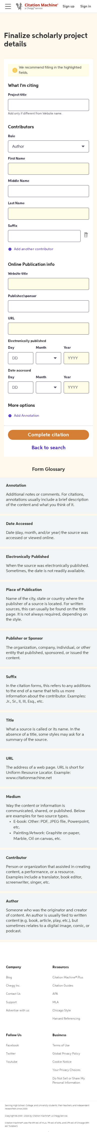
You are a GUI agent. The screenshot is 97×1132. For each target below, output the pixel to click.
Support (11, 1002)
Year (67, 347)
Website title (18, 273)
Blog (9, 977)
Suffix (12, 226)
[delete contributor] (86, 235)
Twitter (10, 1053)
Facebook (12, 1045)
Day (11, 347)
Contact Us (13, 994)
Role (11, 136)
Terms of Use (61, 1045)
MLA (55, 1002)
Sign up (68, 6)
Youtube (11, 1062)
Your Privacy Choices (66, 1070)
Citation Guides (62, 985)
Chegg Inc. (13, 985)
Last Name (16, 203)
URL (11, 318)
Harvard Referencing (66, 1018)
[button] (48, 146)
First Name (16, 158)
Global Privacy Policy (66, 1053)
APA (55, 994)
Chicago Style (61, 1010)
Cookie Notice (62, 1062)
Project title (17, 95)
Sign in (85, 6)
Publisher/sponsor (22, 296)
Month (41, 347)
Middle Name (18, 181)
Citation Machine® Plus (67, 977)
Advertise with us (17, 1010)
